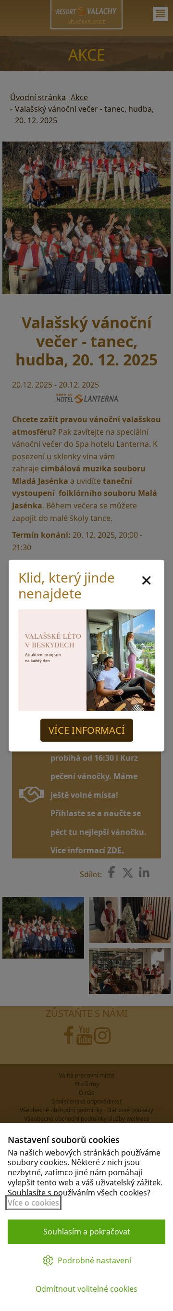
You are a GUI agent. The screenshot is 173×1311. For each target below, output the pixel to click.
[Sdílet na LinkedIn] (144, 873)
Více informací (87, 730)
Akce (79, 97)
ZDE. (115, 850)
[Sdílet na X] (128, 873)
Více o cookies (33, 1202)
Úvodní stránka (38, 97)
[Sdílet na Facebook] (111, 872)
